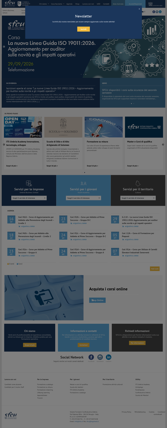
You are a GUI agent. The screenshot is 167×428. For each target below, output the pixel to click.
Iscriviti (83, 29)
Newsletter (83, 16)
